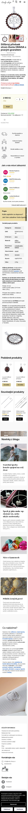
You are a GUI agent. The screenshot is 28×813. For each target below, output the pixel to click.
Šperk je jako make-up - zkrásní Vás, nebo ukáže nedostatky (14, 514)
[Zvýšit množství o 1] (22, 99)
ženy (16, 237)
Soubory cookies (6, 739)
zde (18, 800)
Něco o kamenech (11, 557)
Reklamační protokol (7, 737)
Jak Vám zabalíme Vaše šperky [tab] (14, 217)
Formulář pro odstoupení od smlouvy (12, 735)
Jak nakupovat (6, 750)
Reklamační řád (6, 733)
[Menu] (24, 2)
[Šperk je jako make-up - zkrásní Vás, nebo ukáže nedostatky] (14, 499)
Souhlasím (20, 809)
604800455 (7, 764)
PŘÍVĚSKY (18, 228)
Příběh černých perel (12, 598)
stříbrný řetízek (19, 85)
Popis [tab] (4, 211)
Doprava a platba (6, 744)
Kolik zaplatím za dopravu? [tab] (12, 214)
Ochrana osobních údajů (8, 741)
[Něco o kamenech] (14, 545)
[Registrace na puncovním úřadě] (5, 768)
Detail (5, 419)
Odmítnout (7, 809)
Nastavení (13, 804)
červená (17, 255)
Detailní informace (6, 88)
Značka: (6, 56)
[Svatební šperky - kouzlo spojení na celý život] (14, 452)
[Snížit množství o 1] (16, 99)
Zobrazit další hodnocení (18, 205)
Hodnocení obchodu (7, 752)
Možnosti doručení (6, 115)
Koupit (8, 106)
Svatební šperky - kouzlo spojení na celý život (13, 467)
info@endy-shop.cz (9, 761)
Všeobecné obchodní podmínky (10, 731)
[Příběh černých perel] (14, 586)
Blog (3, 746)
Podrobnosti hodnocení (7, 55)
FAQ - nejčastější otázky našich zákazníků (13, 748)
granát (16, 251)
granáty (16, 271)
